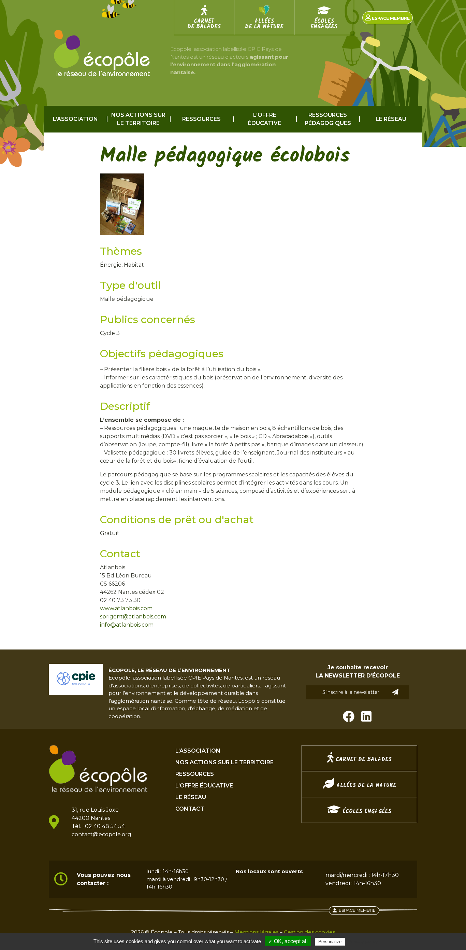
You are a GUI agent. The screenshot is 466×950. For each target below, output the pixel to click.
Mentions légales (256, 932)
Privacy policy (363, 941)
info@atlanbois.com (127, 624)
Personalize (329, 941)
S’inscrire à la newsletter (350, 692)
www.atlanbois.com (126, 608)
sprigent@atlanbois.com (133, 616)
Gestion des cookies (309, 932)
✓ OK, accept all (288, 941)
